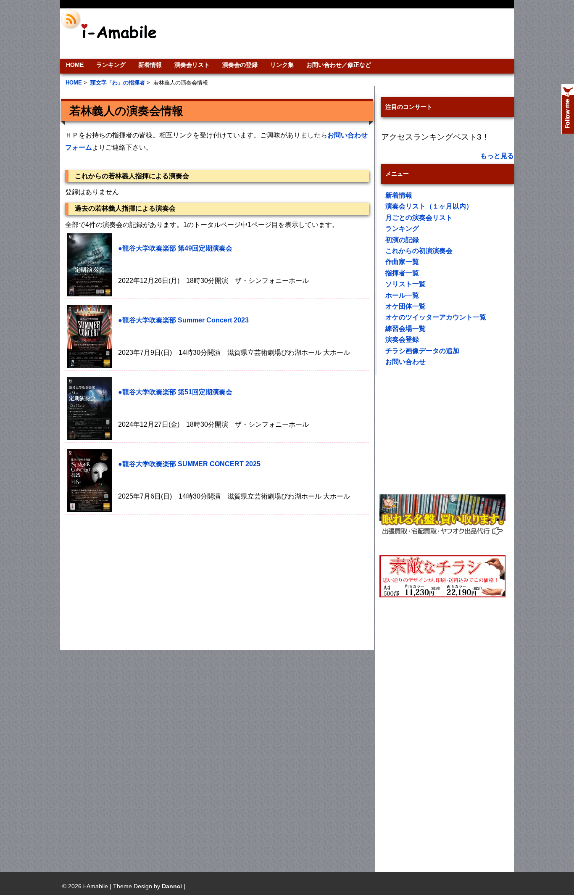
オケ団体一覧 (405, 306)
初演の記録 (402, 239)
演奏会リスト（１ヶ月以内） (429, 206)
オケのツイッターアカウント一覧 (435, 317)
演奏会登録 (402, 339)
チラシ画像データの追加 (422, 350)
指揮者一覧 (402, 273)
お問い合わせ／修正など (338, 64)
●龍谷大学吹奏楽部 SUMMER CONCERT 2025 (189, 463)
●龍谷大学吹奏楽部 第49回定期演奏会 (175, 248)
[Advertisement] (344, 34)
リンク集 (282, 64)
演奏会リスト (192, 64)
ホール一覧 (402, 295)
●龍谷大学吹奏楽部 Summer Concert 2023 (183, 320)
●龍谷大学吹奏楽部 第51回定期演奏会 (175, 392)
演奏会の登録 (240, 64)
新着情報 (150, 64)
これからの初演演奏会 (419, 250)
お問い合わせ (405, 361)
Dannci (172, 886)
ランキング (111, 64)
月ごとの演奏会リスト (419, 217)
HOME (75, 64)
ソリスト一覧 (405, 284)
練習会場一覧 (405, 328)
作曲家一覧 (402, 261)
